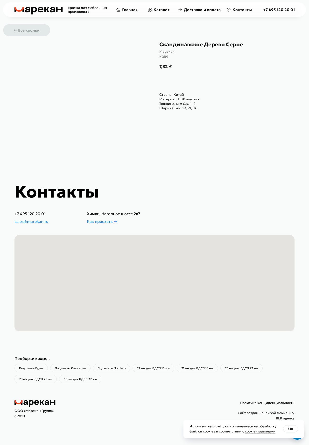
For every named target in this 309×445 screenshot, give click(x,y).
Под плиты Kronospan (70, 368)
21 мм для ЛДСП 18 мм (197, 368)
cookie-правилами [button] (260, 431)
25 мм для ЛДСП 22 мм (241, 368)
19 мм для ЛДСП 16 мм (153, 368)
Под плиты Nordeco (112, 368)
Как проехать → (102, 221)
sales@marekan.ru (31, 221)
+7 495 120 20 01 (279, 9)
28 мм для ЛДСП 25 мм (35, 379)
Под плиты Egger (31, 368)
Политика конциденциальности (267, 403)
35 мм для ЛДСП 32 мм (80, 379)
